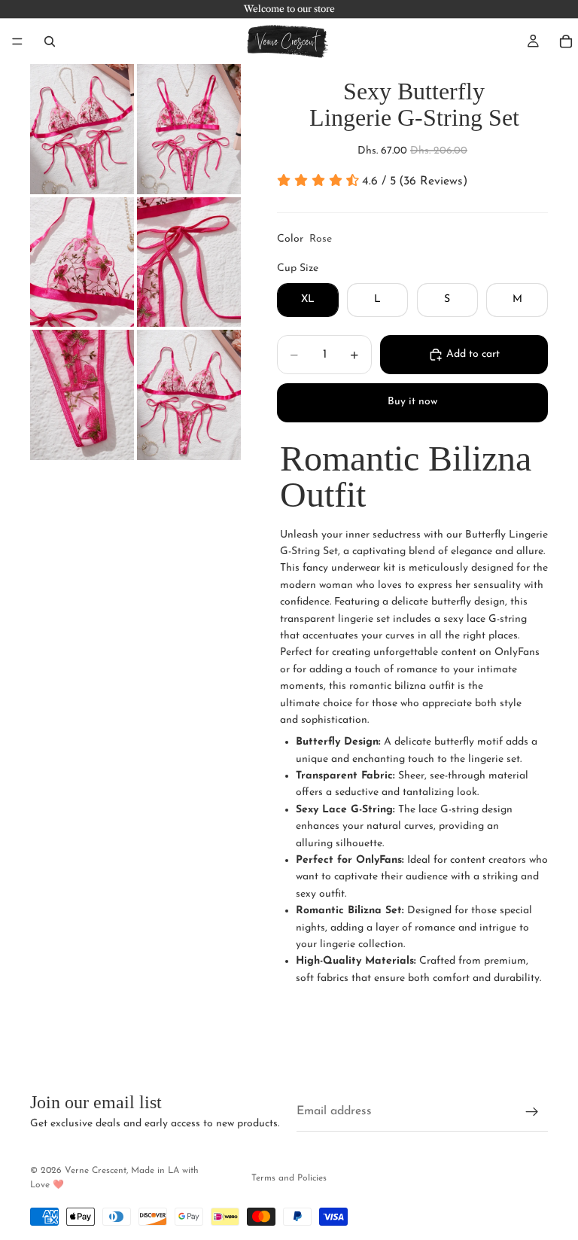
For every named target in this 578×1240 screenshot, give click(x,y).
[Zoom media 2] (189, 129)
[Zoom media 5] (82, 395)
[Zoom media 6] (189, 395)
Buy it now (412, 401)
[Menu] (17, 41)
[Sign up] (532, 1112)
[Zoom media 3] (82, 262)
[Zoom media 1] (82, 129)
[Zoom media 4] (189, 262)
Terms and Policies (289, 1178)
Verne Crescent (95, 1170)
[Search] (49, 41)
